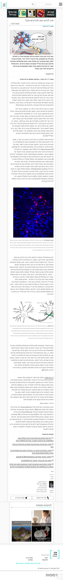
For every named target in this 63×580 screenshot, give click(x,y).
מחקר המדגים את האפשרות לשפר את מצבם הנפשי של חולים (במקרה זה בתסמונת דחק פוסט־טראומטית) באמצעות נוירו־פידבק (31, 465)
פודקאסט (45, 560)
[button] (33, 4)
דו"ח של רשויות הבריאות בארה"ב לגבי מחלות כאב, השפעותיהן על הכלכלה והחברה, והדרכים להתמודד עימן (34, 439)
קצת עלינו (37, 563)
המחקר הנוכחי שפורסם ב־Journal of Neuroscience (33, 456)
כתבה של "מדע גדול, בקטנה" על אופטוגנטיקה (36, 460)
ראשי (46, 558)
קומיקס (30, 560)
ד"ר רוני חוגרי (49, 377)
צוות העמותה (29, 563)
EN (17, 563)
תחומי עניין (29, 558)
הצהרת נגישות (45, 555)
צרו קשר (21, 563)
